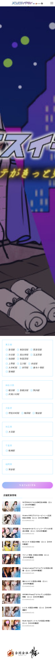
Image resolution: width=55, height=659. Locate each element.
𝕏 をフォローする (27, 485)
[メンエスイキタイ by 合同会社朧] (27, 3)
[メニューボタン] (52, 3)
